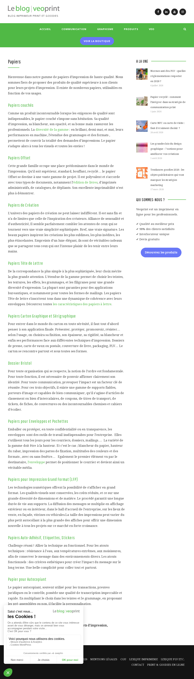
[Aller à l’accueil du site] (33, 9)
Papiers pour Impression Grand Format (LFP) (43, 479)
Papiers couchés (21, 105)
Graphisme (105, 29)
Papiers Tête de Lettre (25, 263)
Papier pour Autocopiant (27, 579)
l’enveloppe (37, 462)
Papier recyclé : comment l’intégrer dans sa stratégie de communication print (167, 102)
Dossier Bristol (20, 363)
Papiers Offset (19, 157)
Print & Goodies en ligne (166, 664)
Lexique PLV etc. (173, 659)
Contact (137, 664)
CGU (123, 659)
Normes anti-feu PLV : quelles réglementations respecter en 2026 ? (168, 76)
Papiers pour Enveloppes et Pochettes (38, 421)
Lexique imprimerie (143, 659)
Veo (151, 29)
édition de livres (85, 182)
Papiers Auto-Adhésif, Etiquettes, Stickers (41, 537)
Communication (74, 29)
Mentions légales (103, 659)
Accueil (45, 29)
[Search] (185, 29)
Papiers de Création (23, 205)
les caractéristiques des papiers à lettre (82, 304)
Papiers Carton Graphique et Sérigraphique (42, 316)
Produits (131, 29)
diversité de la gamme (52, 129)
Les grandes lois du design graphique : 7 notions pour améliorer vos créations (166, 148)
